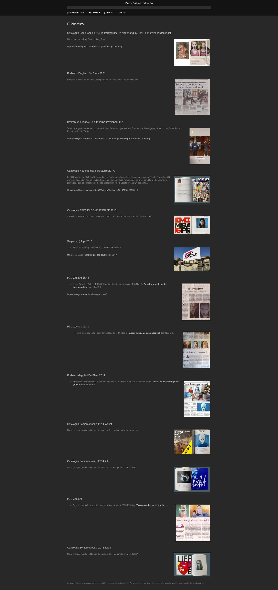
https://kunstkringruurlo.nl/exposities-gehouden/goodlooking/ (94, 46)
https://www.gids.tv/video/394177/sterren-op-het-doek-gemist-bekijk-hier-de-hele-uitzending (108, 138)
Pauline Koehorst (133, 2)
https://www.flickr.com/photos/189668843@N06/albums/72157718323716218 (102, 190)
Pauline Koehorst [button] (75, 12)
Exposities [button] (93, 12)
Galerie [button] (107, 12)
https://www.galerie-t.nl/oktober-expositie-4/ (87, 294)
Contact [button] (120, 12)
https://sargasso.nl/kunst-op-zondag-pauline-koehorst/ (92, 254)
